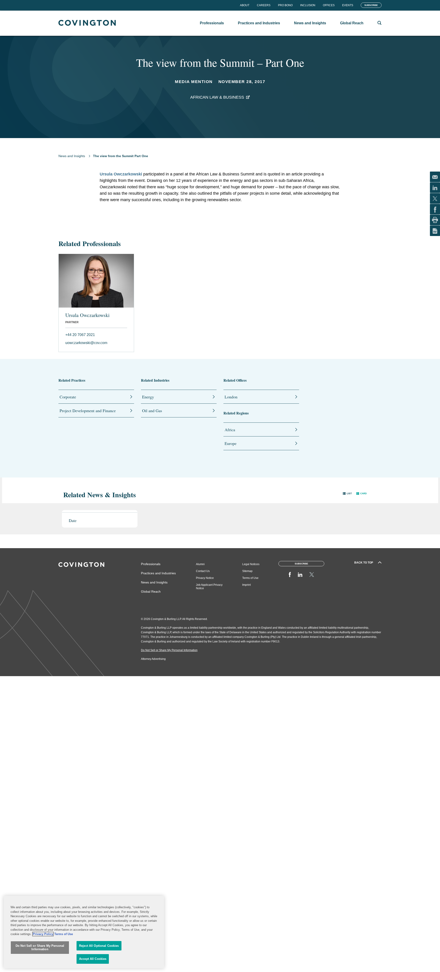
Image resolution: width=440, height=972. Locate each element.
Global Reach (151, 591)
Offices (329, 5)
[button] (347, 493)
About (244, 5)
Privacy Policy (43, 934)
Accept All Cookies (92, 959)
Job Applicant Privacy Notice (209, 586)
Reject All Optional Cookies (99, 945)
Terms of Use (250, 578)
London (231, 397)
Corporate (68, 397)
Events (347, 5)
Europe (230, 443)
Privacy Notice (205, 578)
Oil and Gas (152, 410)
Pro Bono (285, 5)
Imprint (246, 584)
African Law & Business (217, 97)
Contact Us (203, 571)
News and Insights (71, 156)
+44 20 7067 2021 (80, 335)
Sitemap (247, 571)
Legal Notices (250, 564)
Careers (263, 5)
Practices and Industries (158, 573)
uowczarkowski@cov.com (86, 343)
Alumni (200, 564)
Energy (148, 397)
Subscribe (371, 5)
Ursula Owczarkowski (121, 174)
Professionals (150, 564)
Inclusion (307, 5)
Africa (230, 429)
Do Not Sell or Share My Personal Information (40, 947)
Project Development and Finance (88, 410)
